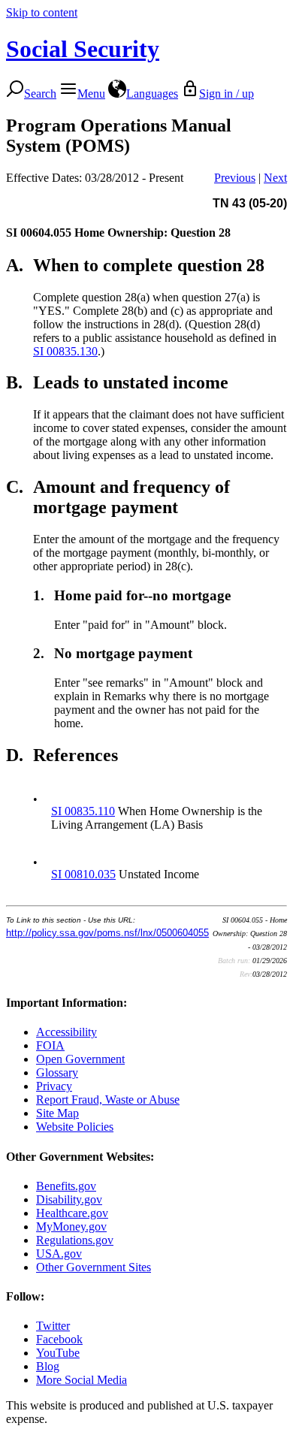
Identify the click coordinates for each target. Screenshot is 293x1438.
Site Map (57, 1113)
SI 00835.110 (83, 811)
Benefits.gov (66, 1186)
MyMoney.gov (71, 1226)
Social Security (82, 48)
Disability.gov (69, 1199)
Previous (234, 177)
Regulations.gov (74, 1240)
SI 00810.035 (83, 874)
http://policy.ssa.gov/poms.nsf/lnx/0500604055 (107, 932)
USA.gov (59, 1253)
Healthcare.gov (72, 1213)
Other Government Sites (93, 1267)
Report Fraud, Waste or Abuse (108, 1099)
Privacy (54, 1086)
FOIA (50, 1045)
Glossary (57, 1072)
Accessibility (66, 1032)
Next (275, 177)
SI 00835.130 (65, 351)
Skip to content (41, 12)
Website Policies (74, 1126)
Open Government (80, 1059)
